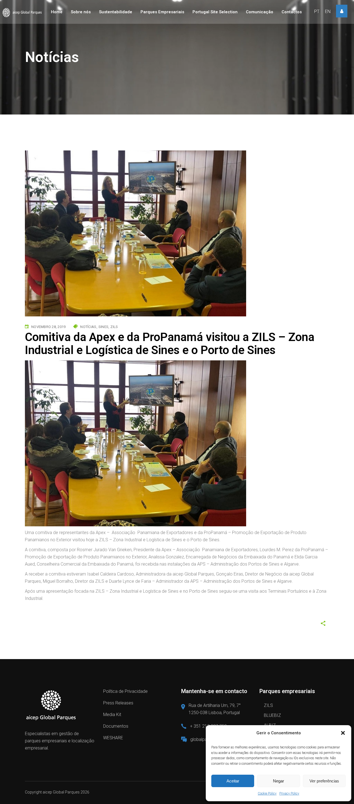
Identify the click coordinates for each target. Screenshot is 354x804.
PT (316, 11)
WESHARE (113, 737)
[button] (343, 733)
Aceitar (233, 781)
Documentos (115, 726)
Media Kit (112, 714)
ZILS (268, 705)
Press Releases (118, 703)
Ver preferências (324, 781)
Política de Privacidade (125, 691)
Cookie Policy (267, 793)
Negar (278, 781)
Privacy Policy (289, 793)
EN (327, 11)
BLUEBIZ (272, 715)
